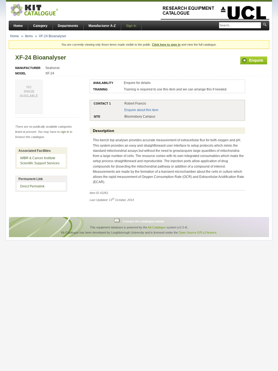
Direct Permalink (32, 186)
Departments (68, 26)
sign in (65, 131)
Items (29, 36)
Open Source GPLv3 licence (197, 232)
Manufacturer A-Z (102, 26)
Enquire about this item (141, 110)
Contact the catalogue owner (143, 221)
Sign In (131, 26)
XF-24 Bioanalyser (52, 36)
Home (18, 26)
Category (40, 26)
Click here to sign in (166, 44)
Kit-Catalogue (157, 227)
